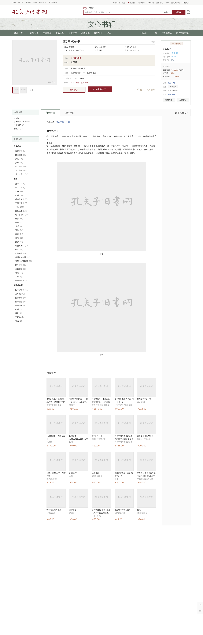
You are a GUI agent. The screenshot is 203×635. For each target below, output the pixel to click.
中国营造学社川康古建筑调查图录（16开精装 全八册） (101, 402)
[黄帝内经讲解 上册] (56, 498)
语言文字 (20, 269)
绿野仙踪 (95, 473)
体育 (19, 219)
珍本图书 (85, 33)
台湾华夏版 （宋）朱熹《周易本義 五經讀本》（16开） (101, 513)
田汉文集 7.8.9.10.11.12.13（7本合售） (78, 439)
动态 (109, 33)
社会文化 (21, 199)
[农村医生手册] (101, 424)
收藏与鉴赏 (21, 280)
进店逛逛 (168, 100)
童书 (19, 238)
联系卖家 (171, 94)
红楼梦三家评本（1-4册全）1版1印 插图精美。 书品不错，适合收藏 (78, 402)
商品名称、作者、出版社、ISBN (98, 12)
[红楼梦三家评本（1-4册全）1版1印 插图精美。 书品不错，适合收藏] (78, 387)
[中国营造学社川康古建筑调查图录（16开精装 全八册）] (101, 387)
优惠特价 (98, 33)
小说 (19, 195)
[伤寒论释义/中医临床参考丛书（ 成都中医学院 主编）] (56, 387)
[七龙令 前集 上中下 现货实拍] (56, 461)
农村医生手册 (97, 436)
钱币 (18, 321)
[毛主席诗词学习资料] (124, 498)
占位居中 (29, 11)
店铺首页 (34, 33)
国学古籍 (20, 265)
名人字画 (60, 122)
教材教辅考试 (22, 257)
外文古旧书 (21, 174)
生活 (19, 207)
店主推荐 (73, 33)
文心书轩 (167, 49)
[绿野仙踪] (101, 461)
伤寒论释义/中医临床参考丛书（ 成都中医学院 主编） (56, 402)
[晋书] (146, 498)
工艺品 (19, 317)
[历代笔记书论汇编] (146, 387)
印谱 (18, 309)
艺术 (20, 188)
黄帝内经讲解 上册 (54, 510)
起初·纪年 (73, 473)
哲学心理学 (21, 215)
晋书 (139, 510)
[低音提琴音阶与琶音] (146, 424)
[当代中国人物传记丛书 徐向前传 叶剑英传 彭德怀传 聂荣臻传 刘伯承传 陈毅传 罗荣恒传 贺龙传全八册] (124, 424)
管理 (19, 226)
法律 (19, 242)
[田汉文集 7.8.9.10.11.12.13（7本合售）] (78, 424)
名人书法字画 (22, 122)
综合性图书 (21, 246)
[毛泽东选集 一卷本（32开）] (56, 424)
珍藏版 (18, 118)
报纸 (19, 163)
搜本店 (144, 33)
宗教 (19, 230)
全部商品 (47, 33)
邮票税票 (20, 302)
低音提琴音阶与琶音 (145, 436)
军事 (18, 277)
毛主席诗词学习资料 (123, 510)
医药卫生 (21, 211)
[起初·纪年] (78, 461)
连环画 (20, 294)
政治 (19, 250)
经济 (19, 222)
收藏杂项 (20, 305)
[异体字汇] (78, 498)
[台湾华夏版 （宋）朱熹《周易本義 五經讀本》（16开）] (101, 498)
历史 (19, 191)
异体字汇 (72, 510)
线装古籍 (20, 151)
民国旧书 (20, 155)
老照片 (18, 129)
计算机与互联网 (23, 261)
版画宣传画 (21, 290)
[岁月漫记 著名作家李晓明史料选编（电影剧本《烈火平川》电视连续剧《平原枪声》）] (146, 461)
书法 (68, 122)
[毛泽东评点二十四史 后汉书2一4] (124, 461)
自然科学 (20, 253)
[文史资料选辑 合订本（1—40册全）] (124, 387)
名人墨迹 (20, 166)
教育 (19, 234)
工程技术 (21, 203)
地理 (19, 273)
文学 (20, 184)
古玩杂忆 (19, 125)
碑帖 (18, 313)
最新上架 (60, 33)
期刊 (19, 159)
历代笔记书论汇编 (144, 399)
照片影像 (20, 298)
